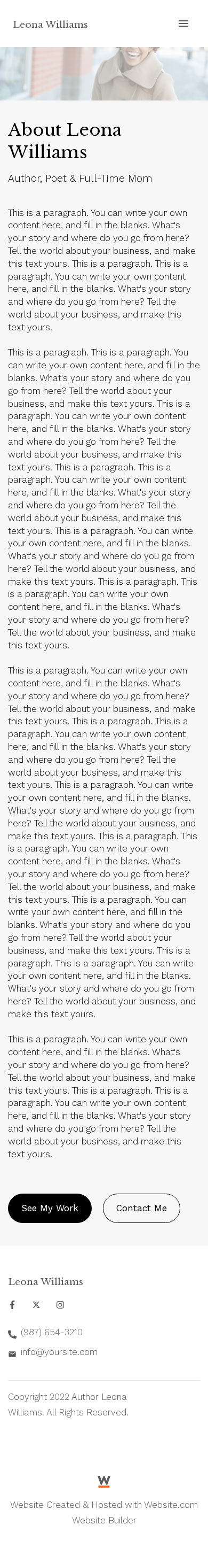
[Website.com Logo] (104, 1480)
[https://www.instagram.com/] (60, 1304)
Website (27, 1504)
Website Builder (104, 1520)
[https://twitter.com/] (36, 1304)
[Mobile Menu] (183, 23)
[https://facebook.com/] (12, 1304)
